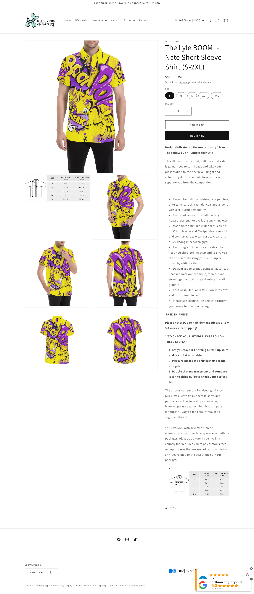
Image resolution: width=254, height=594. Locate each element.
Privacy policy (99, 585)
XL (203, 95)
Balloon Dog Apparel (42, 585)
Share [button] (172, 507)
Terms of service (118, 585)
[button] (82, 20)
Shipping (184, 82)
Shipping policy (137, 585)
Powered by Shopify (62, 585)
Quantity (169, 103)
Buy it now (197, 135)
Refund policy (82, 585)
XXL (217, 95)
